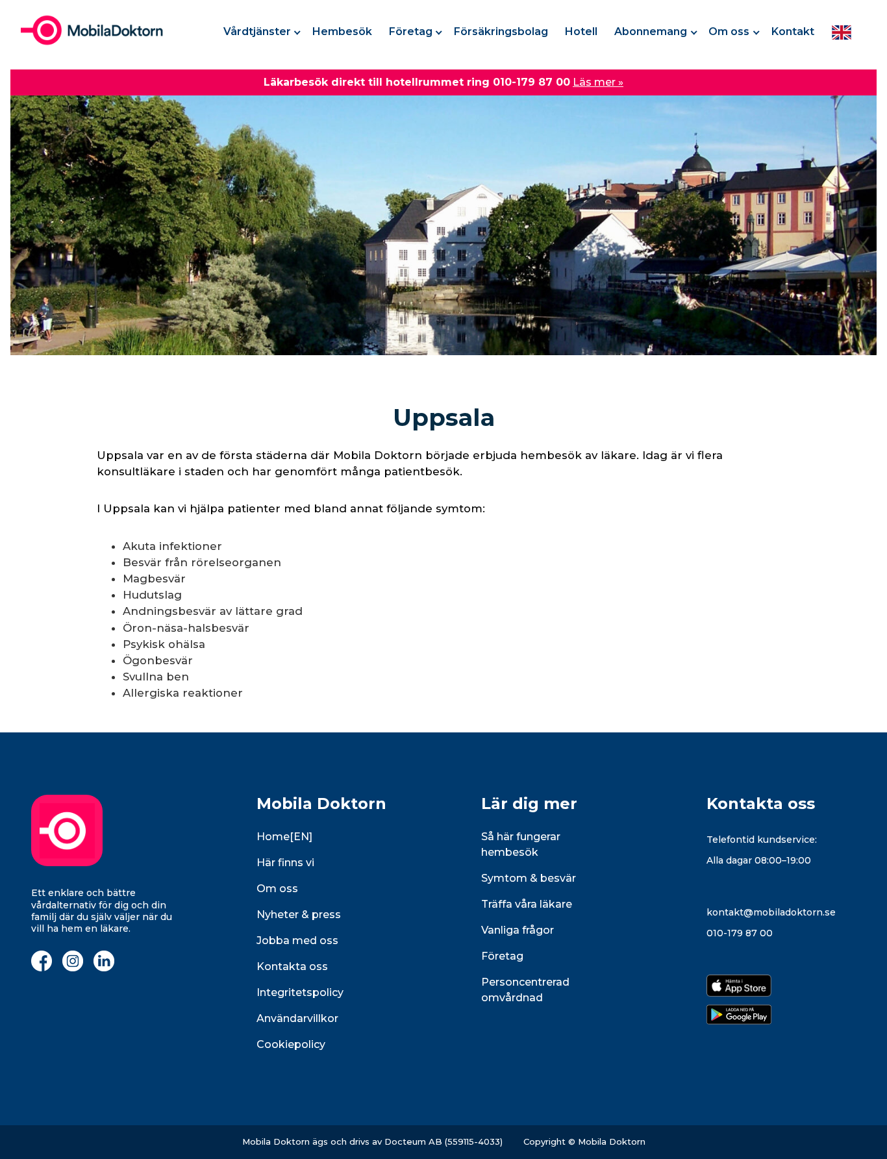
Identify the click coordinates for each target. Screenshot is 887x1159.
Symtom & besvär (528, 878)
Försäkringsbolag (501, 31)
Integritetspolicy (300, 992)
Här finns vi (285, 862)
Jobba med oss (297, 940)
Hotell (581, 31)
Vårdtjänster (257, 31)
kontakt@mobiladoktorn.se (771, 912)
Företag (410, 31)
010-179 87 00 (739, 933)
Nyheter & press (298, 914)
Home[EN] (284, 836)
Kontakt (792, 31)
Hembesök (342, 31)
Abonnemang (650, 31)
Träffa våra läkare (526, 904)
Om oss (728, 31)
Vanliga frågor (517, 930)
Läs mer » (598, 82)
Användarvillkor (297, 1018)
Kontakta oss (292, 966)
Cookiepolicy (290, 1044)
